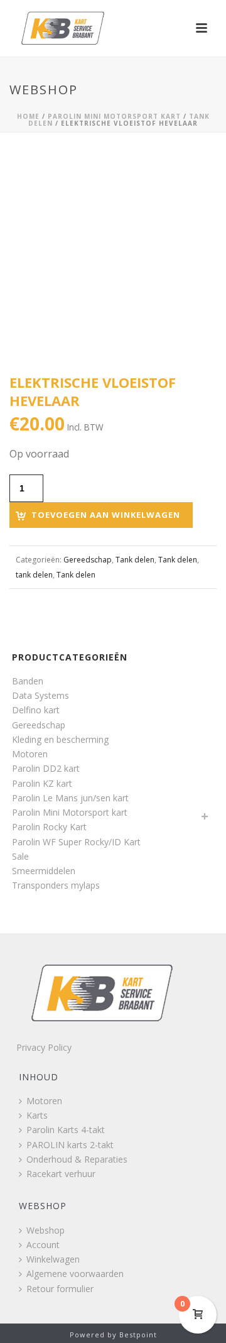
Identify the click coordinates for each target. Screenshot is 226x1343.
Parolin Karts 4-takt (65, 1130)
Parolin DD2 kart (46, 768)
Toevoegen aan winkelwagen (105, 514)
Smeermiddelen (43, 871)
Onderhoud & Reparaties (76, 1159)
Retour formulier (60, 1289)
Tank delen (135, 559)
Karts (37, 1115)
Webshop (45, 1230)
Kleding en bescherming (60, 739)
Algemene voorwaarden (75, 1274)
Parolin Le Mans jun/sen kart (70, 798)
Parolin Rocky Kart (49, 827)
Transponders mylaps (56, 885)
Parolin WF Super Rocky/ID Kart (76, 842)
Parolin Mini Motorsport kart (114, 116)
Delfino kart (36, 710)
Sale (20, 856)
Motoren (30, 754)
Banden (27, 681)
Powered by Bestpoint (113, 1334)
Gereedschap (87, 559)
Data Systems (40, 695)
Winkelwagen (53, 1259)
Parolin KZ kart (42, 783)
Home (28, 116)
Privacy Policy (44, 1047)
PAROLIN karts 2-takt (70, 1145)
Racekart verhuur (60, 1174)
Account (43, 1245)
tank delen (34, 574)
